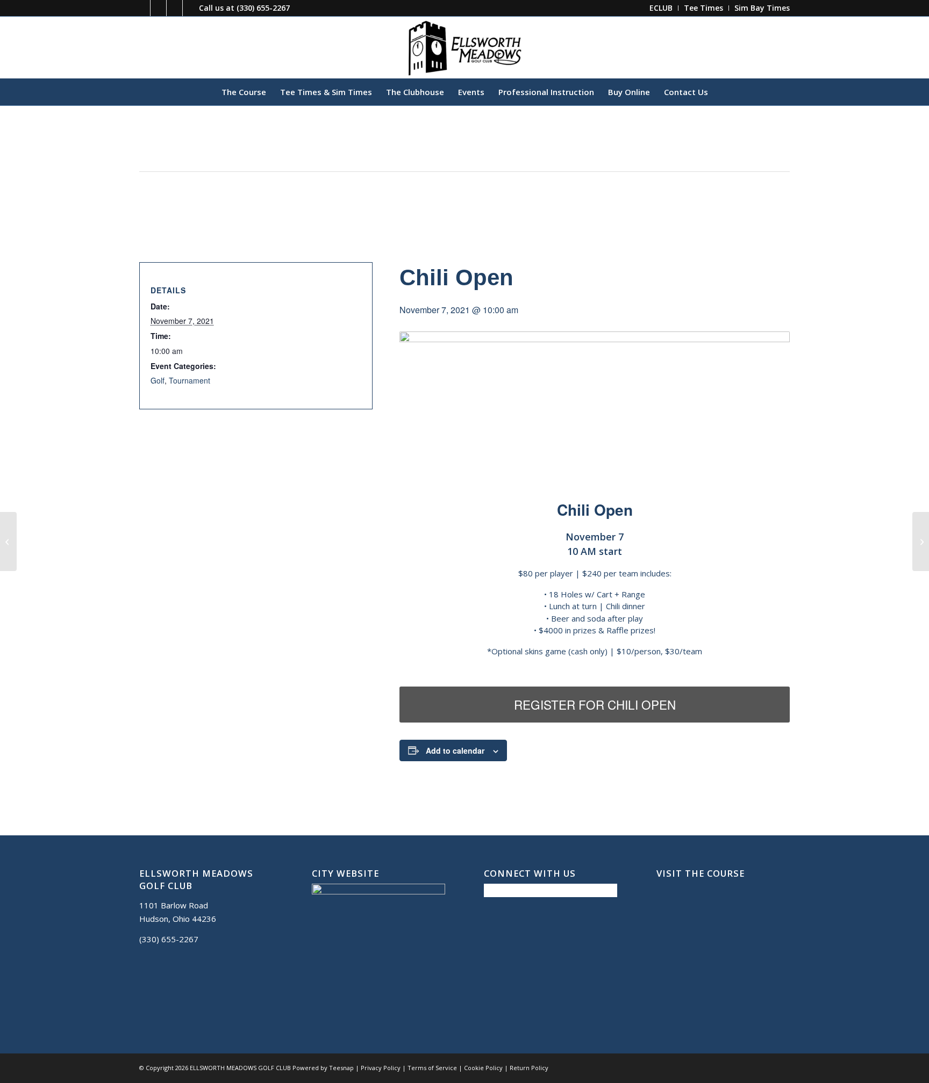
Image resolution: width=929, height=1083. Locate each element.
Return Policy (529, 1068)
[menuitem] (661, 8)
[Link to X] (158, 8)
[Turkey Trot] (8, 541)
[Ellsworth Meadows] (464, 47)
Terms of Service (432, 1068)
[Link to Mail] (174, 8)
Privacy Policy (381, 1068)
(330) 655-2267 (263, 8)
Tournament (189, 380)
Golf (158, 380)
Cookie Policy (483, 1068)
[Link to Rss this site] (191, 8)
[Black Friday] (920, 541)
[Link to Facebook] (142, 8)
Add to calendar (455, 750)
